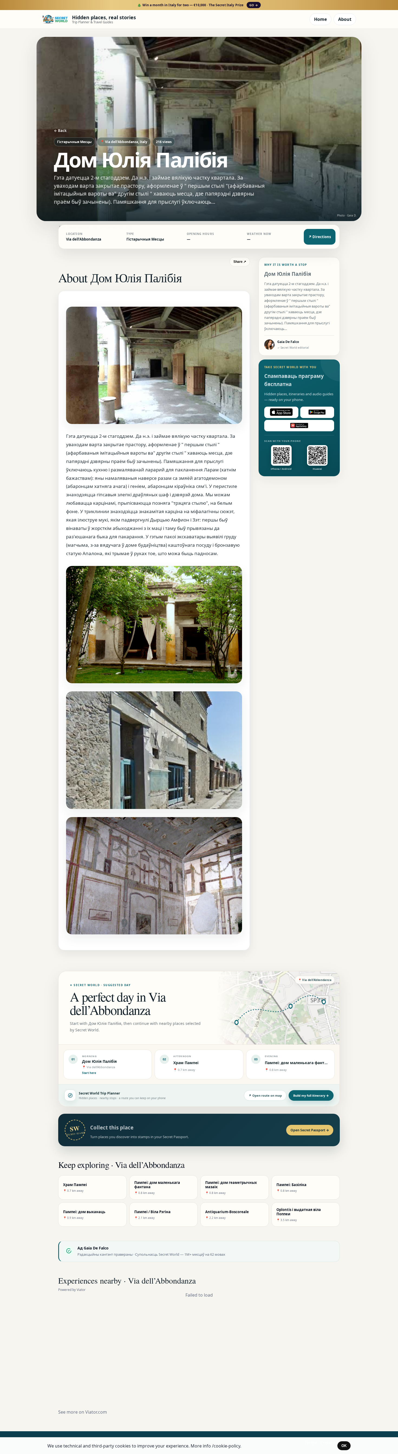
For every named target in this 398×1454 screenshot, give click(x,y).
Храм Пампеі (185, 1062)
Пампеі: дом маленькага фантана (298, 1062)
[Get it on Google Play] (317, 412)
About (344, 19)
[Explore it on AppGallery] (299, 425)
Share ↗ (239, 262)
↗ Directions (319, 236)
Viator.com (96, 1412)
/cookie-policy (226, 1446)
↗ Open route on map (265, 1095)
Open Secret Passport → (310, 1130)
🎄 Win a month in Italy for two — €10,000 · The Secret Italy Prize (197, 5)
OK (344, 1446)
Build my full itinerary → (311, 1095)
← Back (60, 130)
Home (320, 19)
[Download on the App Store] (281, 412)
